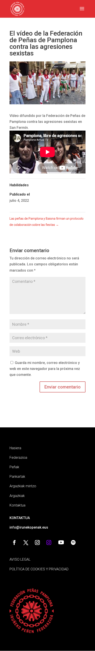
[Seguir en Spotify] (73, 542)
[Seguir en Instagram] (37, 542)
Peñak (14, 467)
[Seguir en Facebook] (14, 542)
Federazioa (18, 457)
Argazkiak (17, 496)
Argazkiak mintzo (23, 486)
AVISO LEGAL (20, 559)
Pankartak (17, 476)
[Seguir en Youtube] (60, 542)
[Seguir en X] (26, 542)
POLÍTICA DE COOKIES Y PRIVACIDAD (39, 569)
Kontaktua (17, 505)
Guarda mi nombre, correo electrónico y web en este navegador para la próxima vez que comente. (45, 369)
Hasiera (15, 448)
